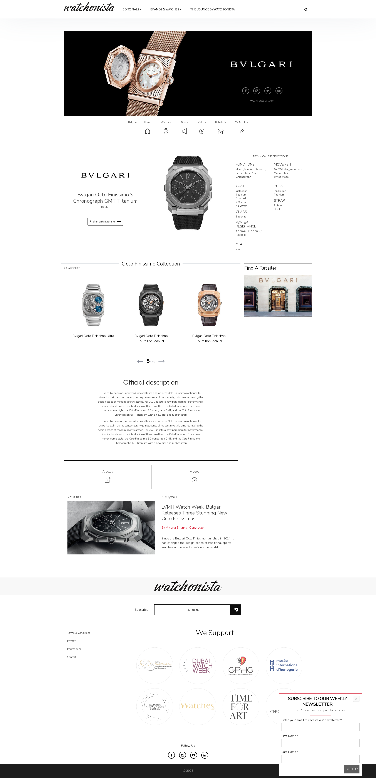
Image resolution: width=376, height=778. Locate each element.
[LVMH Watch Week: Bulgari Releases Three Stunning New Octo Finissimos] (111, 527)
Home (147, 122)
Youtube (278, 90)
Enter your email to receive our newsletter (312, 720)
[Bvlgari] (105, 175)
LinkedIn (204, 755)
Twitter (267, 90)
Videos (202, 122)
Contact (71, 657)
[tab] (107, 477)
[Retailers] (278, 296)
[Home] (91, 6)
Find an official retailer (102, 221)
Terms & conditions (79, 633)
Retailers (220, 122)
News (184, 122)
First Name (290, 736)
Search (306, 9)
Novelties (74, 497)
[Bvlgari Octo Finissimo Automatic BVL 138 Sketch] (151, 305)
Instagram (256, 90)
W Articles (241, 122)
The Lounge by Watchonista (212, 9)
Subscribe (141, 610)
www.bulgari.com (262, 101)
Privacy (71, 641)
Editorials (131, 9)
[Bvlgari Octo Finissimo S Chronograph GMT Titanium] (188, 193)
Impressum (74, 649)
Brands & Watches (165, 9)
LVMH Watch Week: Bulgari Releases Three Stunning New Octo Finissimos (194, 513)
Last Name (290, 752)
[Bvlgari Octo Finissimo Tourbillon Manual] (93, 305)
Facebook (245, 90)
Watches (166, 122)
